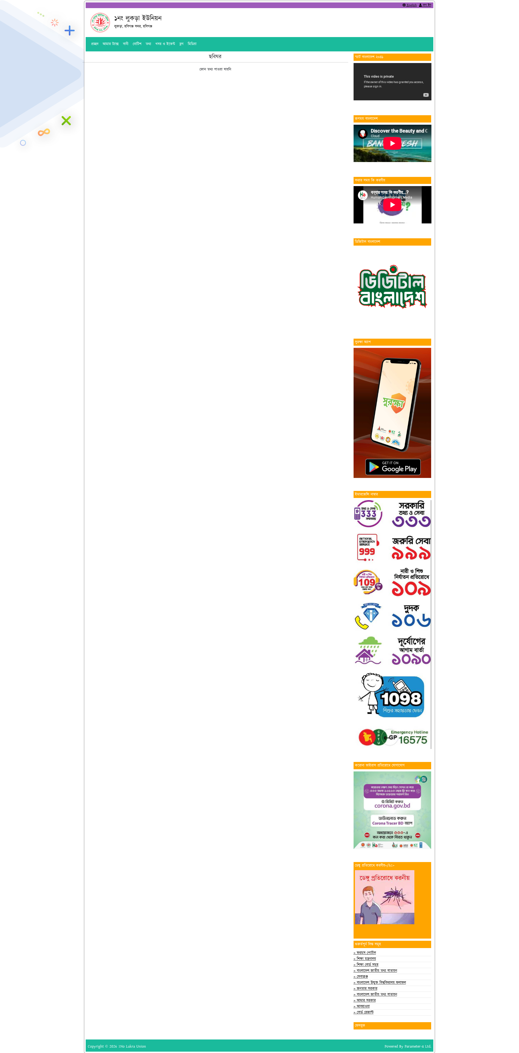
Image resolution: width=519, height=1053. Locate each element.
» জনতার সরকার (365, 988)
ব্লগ (181, 44)
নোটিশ (137, 44)
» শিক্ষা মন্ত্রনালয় (365, 959)
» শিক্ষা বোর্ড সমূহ (366, 965)
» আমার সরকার (365, 1000)
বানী (125, 44)
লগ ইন (426, 5)
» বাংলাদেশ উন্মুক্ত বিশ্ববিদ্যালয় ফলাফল (380, 982)
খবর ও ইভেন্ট (165, 44)
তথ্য (148, 44)
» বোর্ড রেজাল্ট (364, 1012)
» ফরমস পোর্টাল (365, 953)
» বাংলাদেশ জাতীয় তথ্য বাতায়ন (375, 970)
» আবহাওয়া (362, 1006)
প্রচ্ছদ (94, 44)
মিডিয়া (192, 44)
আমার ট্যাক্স (111, 44)
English (411, 5)
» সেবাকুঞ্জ (361, 976)
